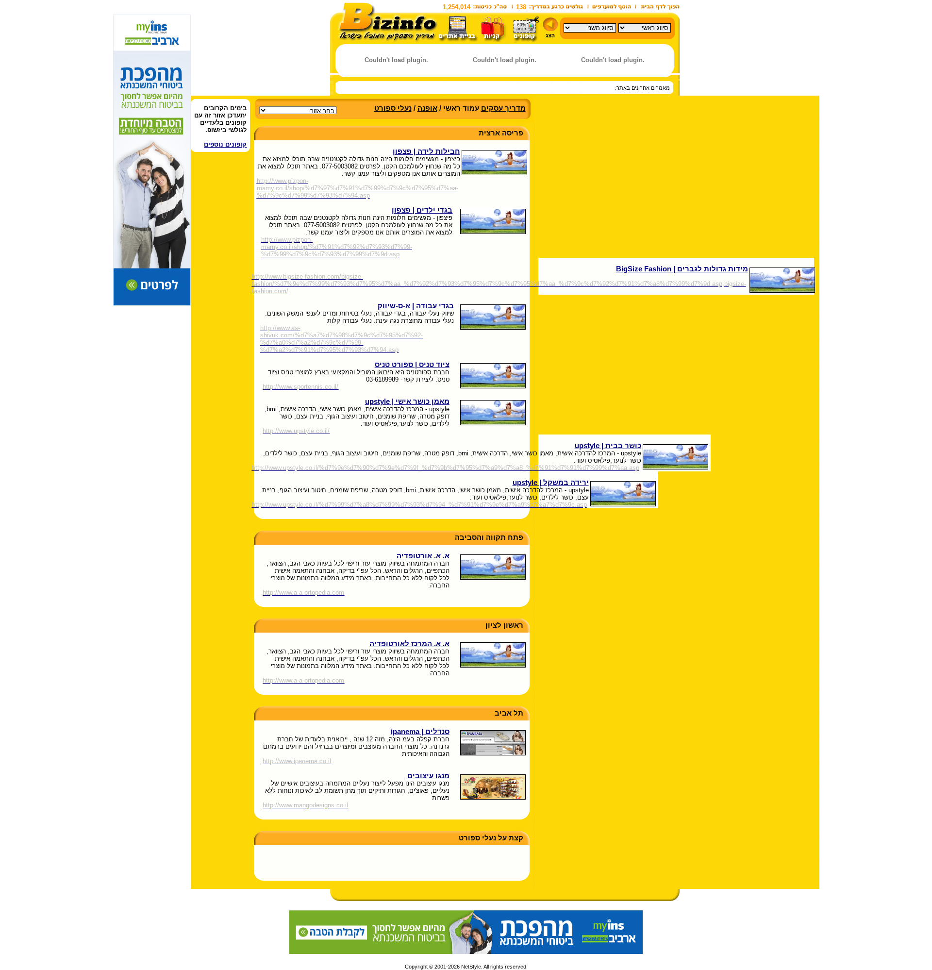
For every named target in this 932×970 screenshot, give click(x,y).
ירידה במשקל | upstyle (551, 482)
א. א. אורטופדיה (423, 556)
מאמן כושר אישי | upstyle (407, 401)
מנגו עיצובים (428, 776)
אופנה (427, 108)
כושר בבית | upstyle (608, 446)
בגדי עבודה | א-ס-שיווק (416, 306)
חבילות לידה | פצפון (426, 151)
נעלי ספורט (393, 108)
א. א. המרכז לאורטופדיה (409, 644)
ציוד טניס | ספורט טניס (412, 364)
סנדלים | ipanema (420, 732)
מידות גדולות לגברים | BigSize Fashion (682, 269)
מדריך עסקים (503, 108)
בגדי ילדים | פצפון (422, 210)
